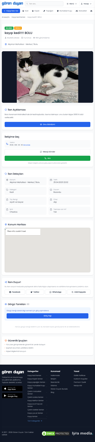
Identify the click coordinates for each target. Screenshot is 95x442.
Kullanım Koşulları (80, 379)
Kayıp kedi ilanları (18, 17)
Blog (52, 392)
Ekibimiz (54, 385)
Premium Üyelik (80, 382)
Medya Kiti (78, 385)
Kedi (26, 11)
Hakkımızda (55, 375)
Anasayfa (5, 17)
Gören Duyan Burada (59, 389)
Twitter (36, 292)
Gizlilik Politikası (79, 375)
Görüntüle (26, 145)
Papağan (49, 11)
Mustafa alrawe (13, 38)
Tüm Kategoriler (34, 421)
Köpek (37, 11)
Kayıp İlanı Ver (12, 11)
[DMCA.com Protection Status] (55, 433)
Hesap (86, 4)
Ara (49, 158)
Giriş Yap (47, 316)
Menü (72, 4)
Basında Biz (55, 382)
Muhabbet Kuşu (66, 11)
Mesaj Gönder (49, 151)
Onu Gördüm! (49, 124)
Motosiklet (83, 11)
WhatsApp (56, 292)
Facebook (16, 292)
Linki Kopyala (80, 292)
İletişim (53, 379)
